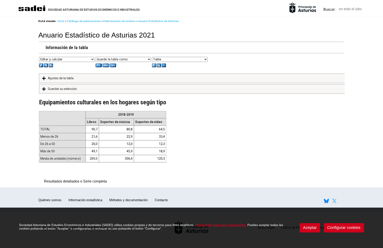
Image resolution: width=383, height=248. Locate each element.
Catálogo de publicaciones (84, 21)
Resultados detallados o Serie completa (74, 181)
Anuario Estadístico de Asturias (158, 21)
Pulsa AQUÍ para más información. (220, 225)
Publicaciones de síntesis (119, 21)
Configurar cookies (343, 227)
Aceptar (310, 227)
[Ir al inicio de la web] (32, 10)
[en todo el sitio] (372, 9)
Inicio (61, 21)
